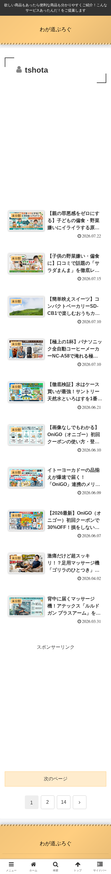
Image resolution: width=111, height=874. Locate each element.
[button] (99, 760)
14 (63, 802)
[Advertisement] (55, 143)
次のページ (55, 778)
